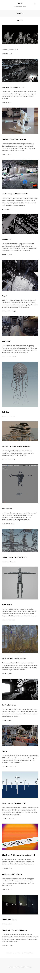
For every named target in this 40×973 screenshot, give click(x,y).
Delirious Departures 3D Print (14, 139)
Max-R (4, 296)
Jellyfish (5, 412)
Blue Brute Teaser (9, 920)
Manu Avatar (7, 605)
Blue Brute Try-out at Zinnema (14, 930)
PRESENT (6, 341)
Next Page (29, 953)
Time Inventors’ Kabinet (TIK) (14, 803)
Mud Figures (7, 508)
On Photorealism (9, 705)
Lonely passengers (10, 49)
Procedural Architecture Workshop (16, 446)
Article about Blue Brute (12, 874)
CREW (4, 751)
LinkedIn (25, 967)
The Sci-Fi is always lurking (13, 87)
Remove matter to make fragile (15, 557)
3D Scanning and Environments (15, 194)
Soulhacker (6, 239)
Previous (9, 953)
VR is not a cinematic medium (14, 658)
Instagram (10, 967)
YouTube (18, 967)
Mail (30, 967)
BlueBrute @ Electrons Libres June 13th (18, 855)
